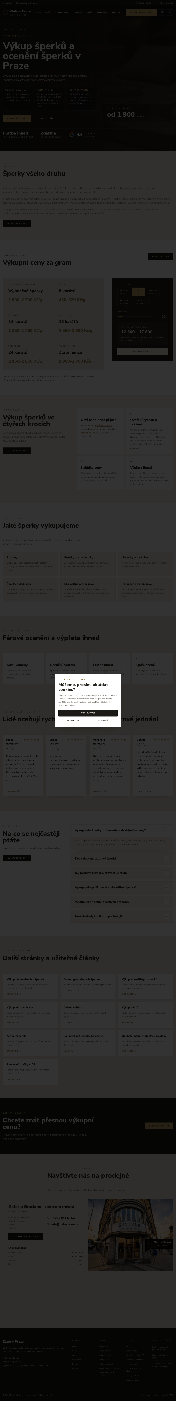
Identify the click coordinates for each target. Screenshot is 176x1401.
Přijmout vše (88, 713)
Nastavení (103, 720)
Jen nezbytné (73, 720)
